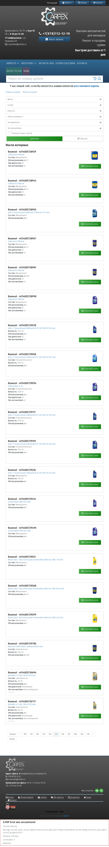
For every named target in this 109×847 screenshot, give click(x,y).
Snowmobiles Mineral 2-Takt (19, 502)
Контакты (82, 63)
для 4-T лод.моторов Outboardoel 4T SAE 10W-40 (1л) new (31, 415)
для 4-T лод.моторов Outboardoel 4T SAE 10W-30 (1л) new (31, 328)
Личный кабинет (26, 797)
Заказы (83, 3)
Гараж (26, 71)
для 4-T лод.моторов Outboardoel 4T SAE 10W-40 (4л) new (31, 444)
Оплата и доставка (65, 63)
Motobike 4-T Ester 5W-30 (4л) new (21, 675)
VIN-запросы (58, 797)
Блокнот (13, 800)
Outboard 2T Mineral (16, 154)
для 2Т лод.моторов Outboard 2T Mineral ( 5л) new (28, 212)
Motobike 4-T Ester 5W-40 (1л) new (21, 704)
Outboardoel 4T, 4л (15, 386)
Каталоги (11, 63)
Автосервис (27, 63)
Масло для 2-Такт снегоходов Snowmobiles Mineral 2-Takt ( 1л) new (35, 560)
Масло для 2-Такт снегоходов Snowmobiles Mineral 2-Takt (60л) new (36, 588)
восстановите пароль (86, 86)
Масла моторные (30, 92)
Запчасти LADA (46, 63)
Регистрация (52, 3)
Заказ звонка (55, 39)
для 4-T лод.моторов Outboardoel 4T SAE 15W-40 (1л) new (31, 473)
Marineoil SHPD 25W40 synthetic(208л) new (25, 646)
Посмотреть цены (90, 166)
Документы (75, 797)
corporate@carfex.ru (16, 44)
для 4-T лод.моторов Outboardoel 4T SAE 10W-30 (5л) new (31, 357)
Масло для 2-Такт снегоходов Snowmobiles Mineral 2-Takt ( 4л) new (35, 617)
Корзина (98, 3)
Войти (67, 3)
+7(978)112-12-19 (56, 34)
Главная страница (13, 92)
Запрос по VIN (13, 71)
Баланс (11, 797)
